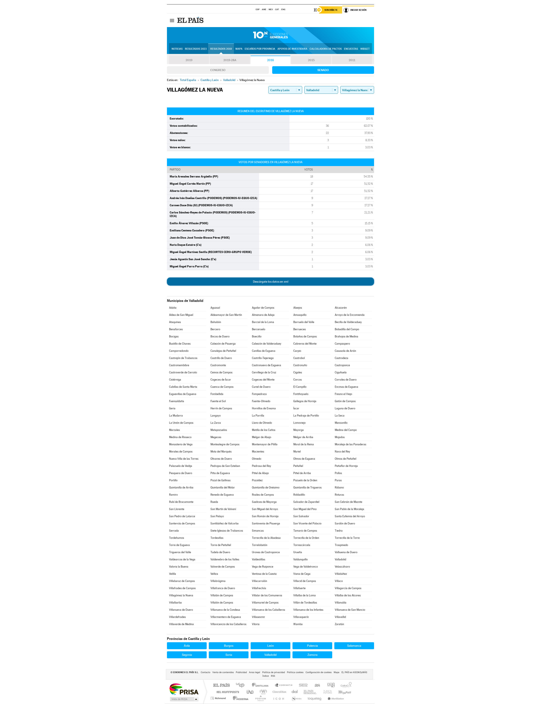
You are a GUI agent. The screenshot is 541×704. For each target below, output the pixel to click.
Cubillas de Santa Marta (183, 386)
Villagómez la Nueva (181, 595)
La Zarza (215, 422)
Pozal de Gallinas (220, 480)
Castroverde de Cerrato (183, 372)
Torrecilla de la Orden (306, 537)
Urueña (297, 552)
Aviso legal (254, 672)
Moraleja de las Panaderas (350, 444)
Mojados (340, 437)
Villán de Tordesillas (305, 602)
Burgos (228, 645)
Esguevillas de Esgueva (182, 394)
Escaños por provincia (260, 48)
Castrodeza (341, 358)
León (270, 645)
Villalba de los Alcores (348, 595)
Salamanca (354, 645)
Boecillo (256, 336)
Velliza (214, 573)
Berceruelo (258, 329)
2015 (311, 60)
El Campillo (299, 386)
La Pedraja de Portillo (306, 415)
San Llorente (176, 509)
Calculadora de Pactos (326, 48)
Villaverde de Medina (181, 624)
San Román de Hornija (265, 516)
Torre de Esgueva (179, 545)
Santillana (261, 685)
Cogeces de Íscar (220, 379)
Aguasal (215, 307)
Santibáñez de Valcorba (224, 523)
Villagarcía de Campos (348, 588)
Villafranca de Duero (222, 588)
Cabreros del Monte (305, 343)
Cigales (297, 372)
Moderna (239, 698)
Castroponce (342, 365)
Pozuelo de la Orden (305, 480)
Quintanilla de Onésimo (265, 487)
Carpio (297, 350)
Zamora (312, 654)
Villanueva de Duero (181, 609)
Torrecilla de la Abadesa (266, 537)
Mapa (238, 48)
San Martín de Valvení (223, 509)
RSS (273, 676)
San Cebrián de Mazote (348, 501)
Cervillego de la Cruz (264, 372)
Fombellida (216, 394)
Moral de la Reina (303, 444)
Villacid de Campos (304, 581)
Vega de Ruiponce (262, 566)
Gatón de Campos (345, 401)
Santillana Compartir (283, 685)
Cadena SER (302, 685)
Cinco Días (278, 691)
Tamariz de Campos (305, 530)
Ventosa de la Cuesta (264, 573)
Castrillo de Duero (221, 358)
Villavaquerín (301, 617)
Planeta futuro (326, 691)
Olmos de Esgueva (304, 458)
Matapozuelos (218, 430)
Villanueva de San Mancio (350, 609)
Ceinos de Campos (221, 372)
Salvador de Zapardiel (306, 501)
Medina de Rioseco (180, 437)
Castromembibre (179, 365)
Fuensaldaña (176, 401)
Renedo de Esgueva (222, 494)
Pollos (338, 473)
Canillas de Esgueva (263, 350)
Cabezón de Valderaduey (266, 343)
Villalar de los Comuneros (267, 595)
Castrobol (299, 358)
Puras (338, 480)
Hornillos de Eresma (264, 408)
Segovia (187, 654)
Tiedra (339, 530)
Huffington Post (227, 691)
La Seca (339, 415)
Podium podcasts (260, 698)
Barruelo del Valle (303, 322)
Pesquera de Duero (180, 473)
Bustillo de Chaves (180, 343)
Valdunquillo (300, 559)
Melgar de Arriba (303, 437)
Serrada (174, 530)
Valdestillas (258, 559)
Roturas (339, 494)
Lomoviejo (299, 422)
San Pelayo (217, 516)
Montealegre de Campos (224, 444)
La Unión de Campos (181, 422)
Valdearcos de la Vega (182, 559)
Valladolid (340, 559)
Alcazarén (341, 307)
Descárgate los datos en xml (270, 281)
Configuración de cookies (319, 672)
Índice (265, 676)
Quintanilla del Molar (222, 487)
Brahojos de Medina (346, 336)
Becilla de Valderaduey (348, 322)
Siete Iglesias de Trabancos (226, 530)
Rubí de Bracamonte (181, 501)
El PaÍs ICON (278, 698)
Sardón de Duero (345, 523)
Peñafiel (298, 466)
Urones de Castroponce (266, 552)
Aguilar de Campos (263, 307)
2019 (189, 60)
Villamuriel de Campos (265, 602)
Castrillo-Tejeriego (263, 358)
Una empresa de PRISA (184, 689)
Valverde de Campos (222, 566)
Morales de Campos (181, 451)
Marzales (174, 430)
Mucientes (258, 451)
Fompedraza (259, 394)
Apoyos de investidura (292, 48)
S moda (296, 698)
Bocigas (174, 336)
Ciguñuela (341, 372)
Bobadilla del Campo (347, 329)
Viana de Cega (301, 573)
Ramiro (173, 494)
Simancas (258, 530)
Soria (228, 654)
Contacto (205, 672)
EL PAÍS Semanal (310, 691)
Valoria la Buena (178, 566)
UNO (250, 691)
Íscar (296, 408)
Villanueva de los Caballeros (268, 609)
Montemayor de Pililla (264, 444)
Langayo (215, 415)
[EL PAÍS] (191, 20)
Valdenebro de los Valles (224, 559)
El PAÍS (221, 685)
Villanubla (340, 602)
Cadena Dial (295, 691)
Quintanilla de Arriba (181, 487)
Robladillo (299, 494)
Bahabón (215, 322)
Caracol (344, 685)
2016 (270, 60)
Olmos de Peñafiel (345, 458)
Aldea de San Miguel (181, 314)
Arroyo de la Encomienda (350, 314)
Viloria (256, 624)
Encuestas (351, 48)
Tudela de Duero (220, 552)
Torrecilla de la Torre (347, 537)
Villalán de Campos (221, 595)
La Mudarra (176, 415)
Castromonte (218, 365)
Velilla (172, 573)
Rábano (339, 487)
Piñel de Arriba (302, 473)
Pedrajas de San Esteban (225, 466)
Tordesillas (216, 537)
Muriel (297, 451)
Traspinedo (341, 545)
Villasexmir (258, 617)
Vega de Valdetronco (305, 566)
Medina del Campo (346, 430)
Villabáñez (341, 573)
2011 (352, 60)
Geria (172, 408)
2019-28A (229, 60)
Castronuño (300, 365)
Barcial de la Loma (263, 322)
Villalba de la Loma (304, 595)
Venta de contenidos (223, 672)
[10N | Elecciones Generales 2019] (270, 35)
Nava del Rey (342, 451)
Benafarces (176, 329)
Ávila (187, 645)
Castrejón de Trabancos (183, 358)
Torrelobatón (259, 545)
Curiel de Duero (261, 386)
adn (329, 685)
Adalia (172, 307)
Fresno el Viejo (343, 394)
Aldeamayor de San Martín (226, 314)
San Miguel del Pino (305, 509)
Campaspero (342, 343)
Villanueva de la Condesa (225, 609)
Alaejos (297, 307)
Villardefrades (177, 617)
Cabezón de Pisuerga (223, 343)
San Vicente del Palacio (307, 523)
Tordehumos (176, 537)
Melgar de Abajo (261, 437)
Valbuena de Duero (346, 552)
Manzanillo (341, 422)
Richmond (218, 698)
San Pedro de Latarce (182, 516)
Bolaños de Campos (305, 336)
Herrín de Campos (221, 408)
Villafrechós (259, 588)
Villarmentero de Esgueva (225, 617)
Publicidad (241, 672)
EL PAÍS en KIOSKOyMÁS (354, 672)
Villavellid (340, 617)
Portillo (173, 480)
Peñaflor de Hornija (346, 466)
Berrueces (299, 329)
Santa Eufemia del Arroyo (350, 516)
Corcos (297, 379)
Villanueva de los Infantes (308, 609)
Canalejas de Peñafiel (223, 350)
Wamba (298, 624)
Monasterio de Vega (181, 444)
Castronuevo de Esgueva (266, 365)
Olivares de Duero (221, 458)
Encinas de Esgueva (346, 386)
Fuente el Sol (218, 401)
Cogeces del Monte (263, 379)
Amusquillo (299, 314)
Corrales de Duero (346, 379)
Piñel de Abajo (260, 473)
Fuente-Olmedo (261, 401)
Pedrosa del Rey (261, 466)
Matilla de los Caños (263, 430)
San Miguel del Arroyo (265, 509)
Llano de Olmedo (262, 422)
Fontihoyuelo (300, 394)
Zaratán (339, 624)
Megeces (215, 437)
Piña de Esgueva (220, 473)
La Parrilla (258, 415)
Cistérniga (175, 379)
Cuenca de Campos (222, 386)
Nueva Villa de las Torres (183, 458)
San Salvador (301, 516)
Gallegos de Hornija (304, 401)
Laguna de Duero (345, 408)
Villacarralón (259, 581)
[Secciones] (172, 20)
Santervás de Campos (182, 523)
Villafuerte (299, 588)
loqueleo (314, 698)
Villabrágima (217, 581)
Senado (323, 70)
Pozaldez (257, 480)
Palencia (312, 645)
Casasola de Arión (345, 350)
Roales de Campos (263, 494)
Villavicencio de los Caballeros (228, 624)
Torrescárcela (301, 545)
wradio (262, 691)
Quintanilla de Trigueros (307, 487)
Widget (365, 48)
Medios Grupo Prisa (184, 699)
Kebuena (341, 691)
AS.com (315, 685)
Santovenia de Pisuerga (266, 523)
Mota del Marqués (221, 451)
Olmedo (256, 458)
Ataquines (175, 322)
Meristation (335, 698)
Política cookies (295, 672)
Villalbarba (175, 602)
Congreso (217, 70)
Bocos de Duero (220, 336)
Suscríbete (331, 9)
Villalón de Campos (221, 602)
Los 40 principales (242, 685)
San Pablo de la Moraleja (349, 509)
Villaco (339, 581)
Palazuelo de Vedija (180, 466)
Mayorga (298, 430)
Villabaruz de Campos (182, 581)
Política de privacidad (273, 672)
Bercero (215, 329)
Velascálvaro (342, 566)
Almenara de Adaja (263, 314)
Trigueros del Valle (180, 552)
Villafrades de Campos (182, 588)
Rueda (214, 501)
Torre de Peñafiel (220, 545)
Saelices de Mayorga (264, 501)
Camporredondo (179, 350)
